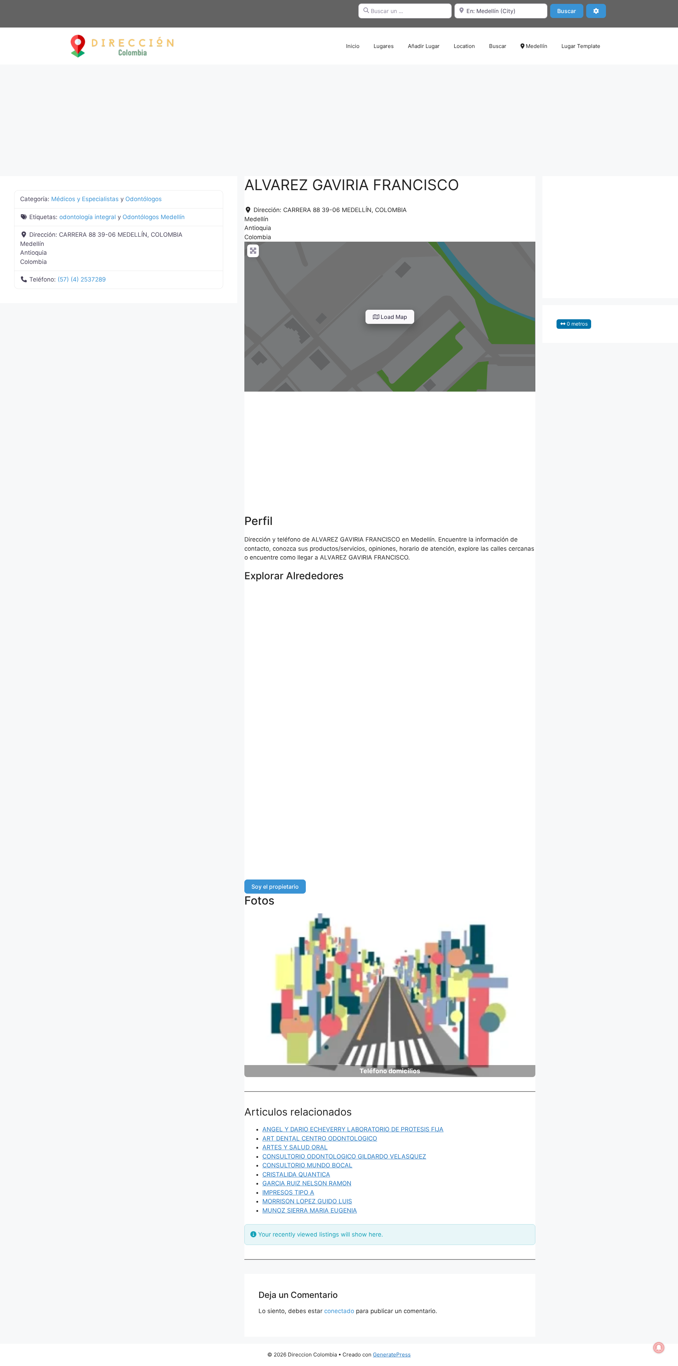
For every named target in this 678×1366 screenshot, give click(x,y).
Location (464, 46)
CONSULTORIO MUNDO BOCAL (307, 1165)
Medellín (535, 46)
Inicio (352, 46)
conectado (339, 1310)
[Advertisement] (339, 116)
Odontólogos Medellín (154, 216)
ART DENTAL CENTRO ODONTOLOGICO (319, 1138)
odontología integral (87, 216)
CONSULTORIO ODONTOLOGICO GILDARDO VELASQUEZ (344, 1156)
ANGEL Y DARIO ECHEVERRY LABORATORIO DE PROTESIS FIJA (353, 1129)
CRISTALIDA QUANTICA (296, 1174)
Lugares (384, 46)
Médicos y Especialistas (85, 199)
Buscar (570, 10)
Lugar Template (580, 46)
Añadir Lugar (424, 46)
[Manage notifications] (659, 1347)
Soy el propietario (275, 886)
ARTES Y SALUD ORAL (295, 1147)
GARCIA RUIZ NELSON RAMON (306, 1183)
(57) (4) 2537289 (82, 279)
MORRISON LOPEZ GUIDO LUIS (307, 1201)
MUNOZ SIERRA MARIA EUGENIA (309, 1210)
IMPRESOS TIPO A (288, 1192)
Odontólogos (143, 199)
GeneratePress (392, 1354)
